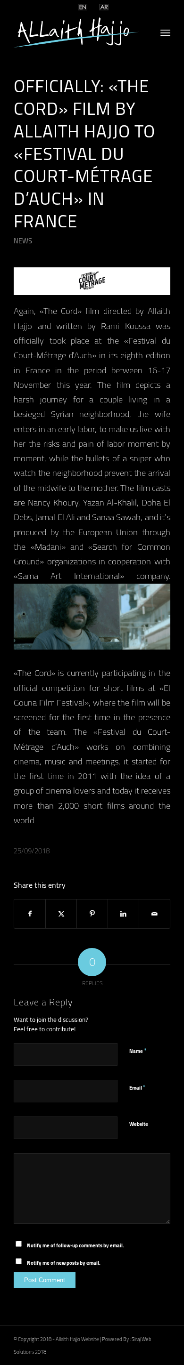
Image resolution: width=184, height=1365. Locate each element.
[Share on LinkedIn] (123, 913)
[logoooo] (76, 32)
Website (138, 1123)
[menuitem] (165, 32)
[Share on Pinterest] (92, 913)
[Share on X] (61, 913)
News (23, 240)
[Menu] (165, 32)
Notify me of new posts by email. (63, 1262)
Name (137, 1050)
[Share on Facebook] (29, 913)
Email (137, 1087)
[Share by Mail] (154, 913)
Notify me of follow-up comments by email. (75, 1245)
